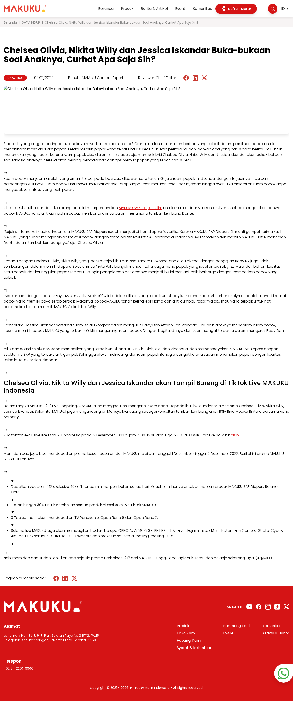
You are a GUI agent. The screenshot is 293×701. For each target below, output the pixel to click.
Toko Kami (186, 633)
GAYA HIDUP (31, 22)
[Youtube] (249, 606)
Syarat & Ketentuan (194, 647)
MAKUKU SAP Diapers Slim (140, 207)
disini (235, 435)
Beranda (106, 8)
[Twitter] (286, 607)
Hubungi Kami (189, 640)
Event (180, 8)
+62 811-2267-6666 (18, 668)
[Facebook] (258, 607)
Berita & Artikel (154, 8)
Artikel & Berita (275, 633)
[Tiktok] (277, 607)
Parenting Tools (237, 625)
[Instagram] (268, 607)
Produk (127, 8)
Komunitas (202, 8)
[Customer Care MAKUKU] (283, 673)
